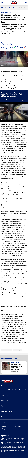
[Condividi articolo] (2, 43)
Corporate (3, 426)
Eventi (3, 416)
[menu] (2, 2)
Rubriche (4, 406)
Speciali (3, 400)
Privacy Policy (4, 429)
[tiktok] (26, 389)
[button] (14, 2)
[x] (12, 389)
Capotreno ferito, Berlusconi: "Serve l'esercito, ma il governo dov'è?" (16, 367)
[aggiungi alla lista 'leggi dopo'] (6, 43)
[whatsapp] (9, 389)
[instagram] (5, 389)
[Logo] (14, 2)
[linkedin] (15, 389)
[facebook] (2, 389)
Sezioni (3, 395)
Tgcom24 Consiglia (6, 411)
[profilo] (26, 2)
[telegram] (19, 389)
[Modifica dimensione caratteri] (10, 43)
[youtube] (22, 389)
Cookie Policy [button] (17, 426)
